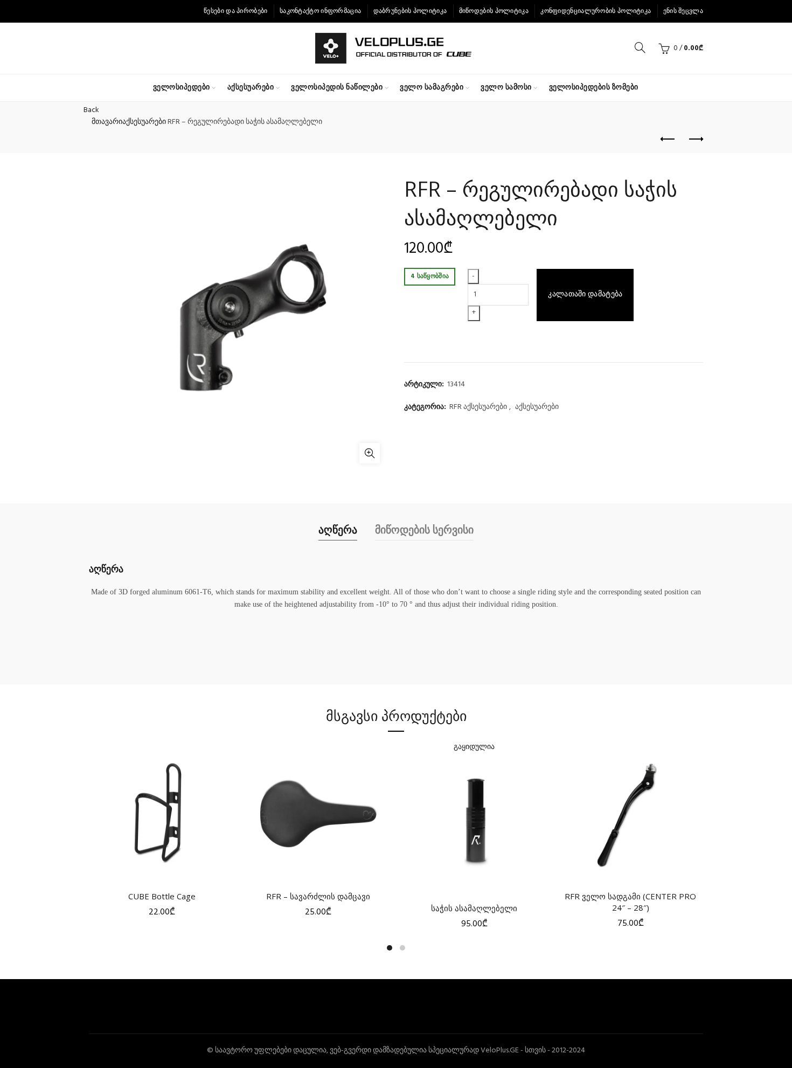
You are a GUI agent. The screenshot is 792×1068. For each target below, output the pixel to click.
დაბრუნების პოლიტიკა (410, 11)
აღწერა (337, 529)
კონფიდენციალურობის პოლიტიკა (595, 11)
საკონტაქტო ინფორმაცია (320, 11)
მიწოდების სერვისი (424, 529)
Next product (695, 139)
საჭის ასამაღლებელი (474, 908)
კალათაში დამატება (585, 294)
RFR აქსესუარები (478, 407)
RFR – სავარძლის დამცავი (318, 896)
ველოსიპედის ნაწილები (337, 87)
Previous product (668, 139)
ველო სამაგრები (431, 87)
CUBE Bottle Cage (162, 896)
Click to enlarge (369, 453)
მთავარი (107, 122)
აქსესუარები (250, 87)
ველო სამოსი (506, 87)
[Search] (640, 47)
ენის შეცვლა (683, 11)
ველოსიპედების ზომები (593, 87)
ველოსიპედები (181, 87)
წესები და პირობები (235, 11)
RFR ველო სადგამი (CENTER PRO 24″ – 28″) (630, 902)
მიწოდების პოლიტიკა (494, 11)
